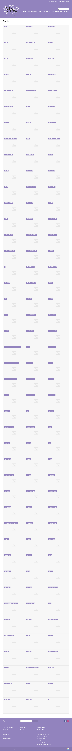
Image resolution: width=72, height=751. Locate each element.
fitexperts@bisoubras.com (45, 744)
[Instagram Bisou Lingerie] (68, 721)
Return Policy (6, 734)
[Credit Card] (67, 749)
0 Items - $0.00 (54, 1)
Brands (67, 21)
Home (24, 11)
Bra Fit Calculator (43, 11)
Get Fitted (5, 729)
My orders (22, 731)
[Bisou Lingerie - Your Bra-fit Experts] (11, 10)
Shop (28, 11)
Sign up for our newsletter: (11, 721)
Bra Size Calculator (7, 738)
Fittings (51, 11)
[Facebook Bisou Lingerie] (65, 721)
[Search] (59, 9)
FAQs (67, 11)
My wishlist (22, 733)
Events (57, 11)
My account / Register (64, 1)
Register (22, 729)
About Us (62, 11)
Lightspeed (24, 749)
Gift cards (34, 11)
